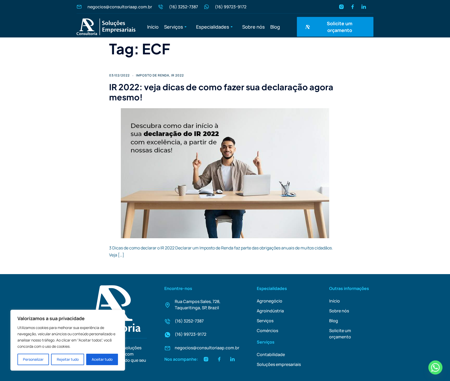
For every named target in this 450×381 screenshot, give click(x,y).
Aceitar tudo (102, 359)
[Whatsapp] (435, 367)
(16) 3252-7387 (189, 321)
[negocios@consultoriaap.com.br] (167, 348)
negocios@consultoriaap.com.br (207, 348)
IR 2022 (177, 75)
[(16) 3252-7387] (167, 321)
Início (153, 27)
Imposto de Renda (152, 75)
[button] (177, 26)
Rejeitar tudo (68, 359)
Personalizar (33, 359)
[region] (67, 340)
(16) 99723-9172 (190, 334)
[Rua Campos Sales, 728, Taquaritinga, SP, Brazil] (167, 305)
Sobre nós (253, 27)
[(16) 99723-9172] (167, 335)
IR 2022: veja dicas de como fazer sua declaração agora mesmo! (221, 92)
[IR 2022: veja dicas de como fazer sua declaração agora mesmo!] (225, 173)
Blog (275, 27)
